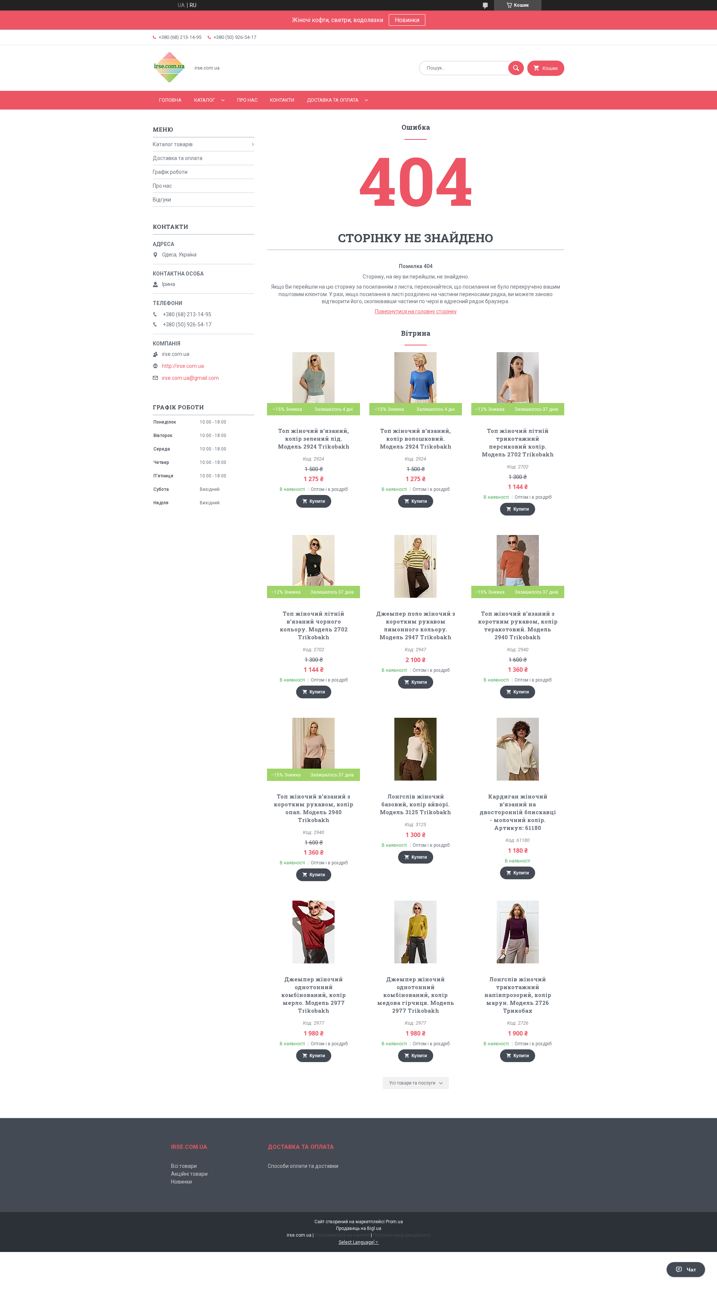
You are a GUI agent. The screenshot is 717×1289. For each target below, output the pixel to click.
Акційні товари (189, 1174)
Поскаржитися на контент (342, 1235)
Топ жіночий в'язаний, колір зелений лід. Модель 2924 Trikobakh (314, 438)
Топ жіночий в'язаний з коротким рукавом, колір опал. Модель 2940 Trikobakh (313, 808)
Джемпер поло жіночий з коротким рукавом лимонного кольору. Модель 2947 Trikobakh (415, 625)
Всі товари (184, 1166)
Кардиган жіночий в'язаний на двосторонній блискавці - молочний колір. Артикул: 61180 (517, 812)
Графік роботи (170, 172)
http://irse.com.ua (183, 366)
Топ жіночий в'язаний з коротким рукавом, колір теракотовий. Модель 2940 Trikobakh (518, 625)
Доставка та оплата (332, 100)
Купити (317, 501)
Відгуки (162, 200)
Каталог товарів (173, 144)
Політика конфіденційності (401, 1235)
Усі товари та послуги (412, 1083)
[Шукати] (516, 68)
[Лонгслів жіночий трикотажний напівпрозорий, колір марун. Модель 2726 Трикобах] (517, 932)
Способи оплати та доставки (303, 1166)
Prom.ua (394, 1221)
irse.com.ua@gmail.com (190, 378)
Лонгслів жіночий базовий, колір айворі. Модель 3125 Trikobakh (415, 804)
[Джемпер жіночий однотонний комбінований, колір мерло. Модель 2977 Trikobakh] (313, 932)
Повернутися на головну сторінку (416, 311)
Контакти (282, 100)
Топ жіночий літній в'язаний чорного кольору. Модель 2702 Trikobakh (314, 625)
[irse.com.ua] (169, 81)
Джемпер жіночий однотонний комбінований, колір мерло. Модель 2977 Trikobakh (313, 994)
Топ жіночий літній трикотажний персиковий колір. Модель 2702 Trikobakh (518, 442)
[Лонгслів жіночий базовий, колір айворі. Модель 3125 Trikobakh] (415, 749)
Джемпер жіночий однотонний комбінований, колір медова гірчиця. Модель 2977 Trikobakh (415, 994)
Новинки (407, 20)
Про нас (247, 100)
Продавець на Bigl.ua (358, 1228)
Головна (170, 100)
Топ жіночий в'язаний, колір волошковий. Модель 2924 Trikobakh (415, 438)
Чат (691, 1270)
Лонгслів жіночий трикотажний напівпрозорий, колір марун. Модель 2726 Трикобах (517, 994)
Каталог (204, 100)
